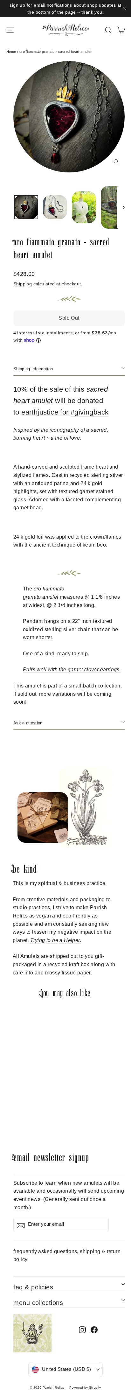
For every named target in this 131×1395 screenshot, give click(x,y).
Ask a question (27, 723)
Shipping (22, 284)
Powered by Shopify (85, 1387)
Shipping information (33, 368)
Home (11, 51)
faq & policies (33, 1287)
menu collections (38, 1302)
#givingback (89, 412)
